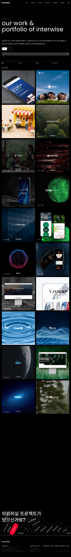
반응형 (20, 63)
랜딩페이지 (55, 63)
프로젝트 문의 (57, 545)
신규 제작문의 (4, 545)
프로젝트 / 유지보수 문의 (34, 545)
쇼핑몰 (37, 63)
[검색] (67, 54)
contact (33, 520)
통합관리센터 (62, 545)
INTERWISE (6, 3)
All (2, 63)
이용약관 (51, 545)
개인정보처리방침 (46, 545)
